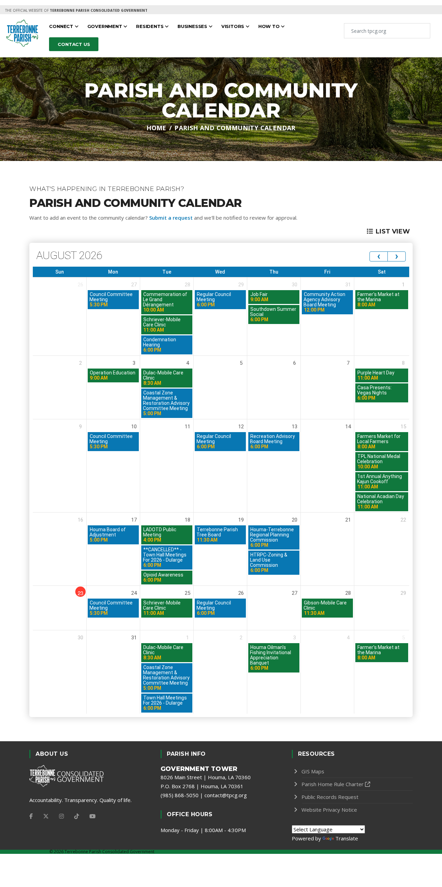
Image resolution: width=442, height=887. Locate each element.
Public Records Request (329, 796)
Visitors (233, 26)
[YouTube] (92, 816)
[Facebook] (31, 816)
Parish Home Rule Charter (332, 784)
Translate (346, 838)
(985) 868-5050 (180, 795)
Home (156, 128)
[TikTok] (77, 816)
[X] (46, 816)
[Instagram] (61, 816)
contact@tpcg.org (225, 795)
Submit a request (171, 217)
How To (269, 26)
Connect (61, 26)
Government (105, 26)
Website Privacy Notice (329, 809)
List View (393, 231)
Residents (150, 26)
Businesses (193, 26)
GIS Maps (312, 771)
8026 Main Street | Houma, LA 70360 (206, 777)
